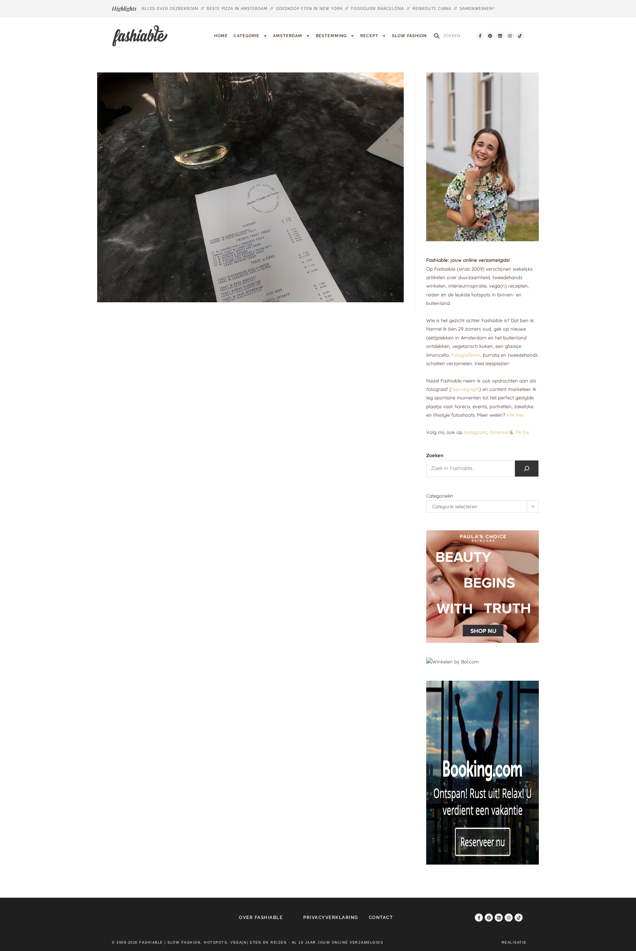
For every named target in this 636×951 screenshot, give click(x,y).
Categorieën (439, 496)
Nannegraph (465, 389)
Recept (369, 35)
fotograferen (466, 355)
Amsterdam (287, 35)
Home (221, 35)
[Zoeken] (527, 468)
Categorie (246, 35)
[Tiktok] (520, 36)
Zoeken (435, 455)
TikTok (522, 432)
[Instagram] (510, 36)
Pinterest (498, 432)
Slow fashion (409, 35)
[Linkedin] (500, 36)
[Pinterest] (490, 36)
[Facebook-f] (480, 36)
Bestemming (331, 35)
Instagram (475, 432)
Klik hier (515, 415)
